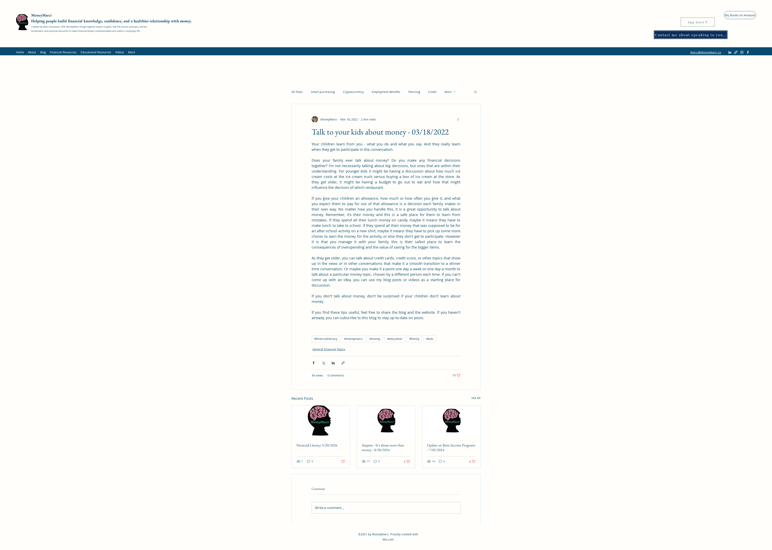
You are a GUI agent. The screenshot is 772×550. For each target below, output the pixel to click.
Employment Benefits (386, 92)
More (448, 92)
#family (414, 339)
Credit (432, 92)
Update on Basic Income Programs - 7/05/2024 (451, 447)
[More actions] (458, 119)
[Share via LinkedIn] (333, 363)
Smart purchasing (323, 92)
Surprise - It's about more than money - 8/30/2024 (383, 447)
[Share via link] (343, 363)
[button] (475, 91)
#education (394, 339)
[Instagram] (742, 52)
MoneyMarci (42, 15)
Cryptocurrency (353, 92)
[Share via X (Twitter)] (323, 363)
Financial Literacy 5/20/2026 (317, 445)
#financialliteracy (325, 339)
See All (475, 398)
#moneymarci (353, 339)
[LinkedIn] (730, 52)
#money (375, 339)
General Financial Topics (328, 349)
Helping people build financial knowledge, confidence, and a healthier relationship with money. (111, 21)
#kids (429, 339)
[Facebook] (748, 52)
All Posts (297, 92)
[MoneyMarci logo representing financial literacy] (321, 421)
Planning (414, 92)
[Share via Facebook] (313, 363)
